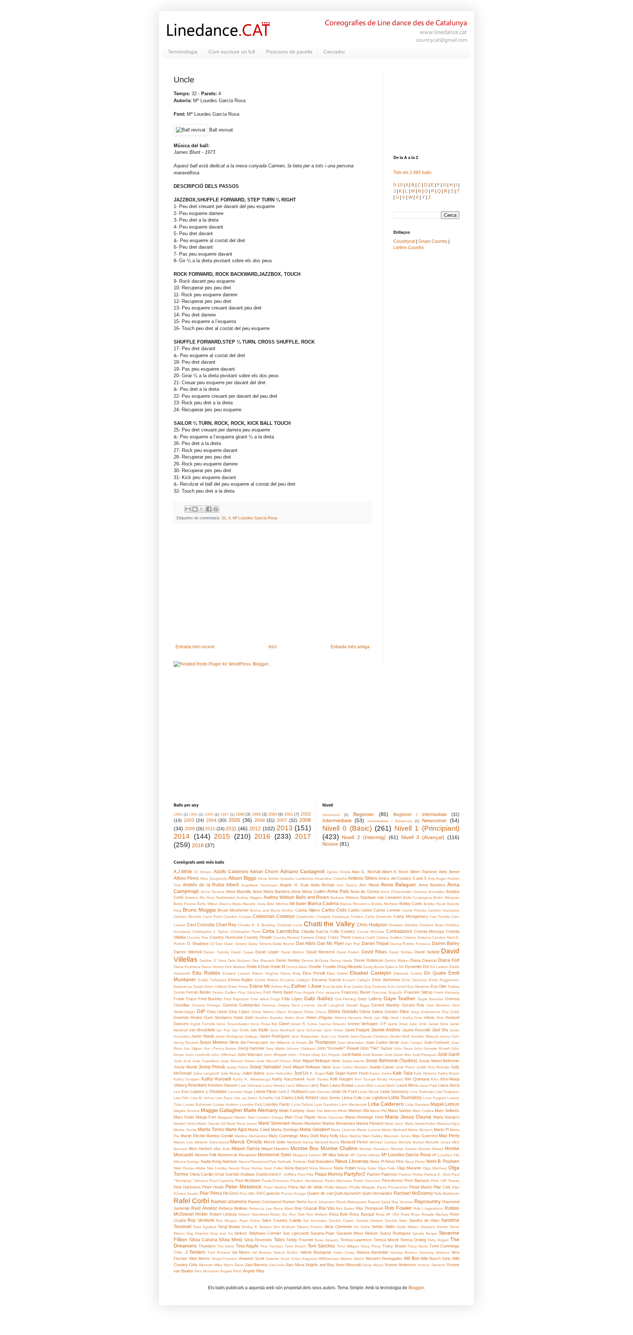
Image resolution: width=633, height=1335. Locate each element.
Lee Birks (181, 1092)
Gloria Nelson (263, 1012)
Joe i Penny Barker (220, 1048)
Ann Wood (369, 885)
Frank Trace (185, 999)
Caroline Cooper (237, 917)
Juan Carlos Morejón (350, 1067)
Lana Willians (297, 1085)
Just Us (301, 1073)
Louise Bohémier (197, 1104)
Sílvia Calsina (203, 1239)
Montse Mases (430, 1149)
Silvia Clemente (338, 1226)
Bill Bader (298, 903)
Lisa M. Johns (202, 1098)
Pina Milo (247, 1193)
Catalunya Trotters (347, 917)
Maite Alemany (261, 1110)
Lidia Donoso (319, 1092)
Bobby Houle (435, 904)
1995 (209, 814)
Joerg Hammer (251, 1048)
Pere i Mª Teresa (445, 1181)
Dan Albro (306, 943)
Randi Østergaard (351, 1202)
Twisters (197, 1252)
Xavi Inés (277, 1265)
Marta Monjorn (420, 1130)
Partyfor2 (354, 1174)
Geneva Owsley (276, 1005)
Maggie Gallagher (221, 1110)
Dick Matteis (235, 967)
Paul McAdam (247, 1180)
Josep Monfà (185, 1067)
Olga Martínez (435, 1168)
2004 (211, 820)
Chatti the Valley (329, 924)
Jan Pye (223, 1030)
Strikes (240, 1233)
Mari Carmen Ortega (265, 1117)
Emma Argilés (240, 980)
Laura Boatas (342, 1085)
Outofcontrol (267, 1174)
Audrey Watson (279, 897)
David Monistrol (320, 952)
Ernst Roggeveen (444, 980)
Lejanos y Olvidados (208, 1091)
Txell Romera (218, 1252)
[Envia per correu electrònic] (188, 509)
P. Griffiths (287, 1174)
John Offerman (223, 1055)
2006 (260, 820)
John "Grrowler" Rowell (338, 1048)
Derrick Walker (397, 960)
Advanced (331, 815)
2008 (305, 820)
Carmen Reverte (187, 917)
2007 (282, 820)
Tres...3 (181, 1252)
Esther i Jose (306, 986)
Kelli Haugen (341, 1079)
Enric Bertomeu (386, 980)
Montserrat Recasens (237, 1155)
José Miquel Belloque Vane (306, 1067)
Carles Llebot (360, 910)
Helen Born (294, 1018)
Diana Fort (448, 960)
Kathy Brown (449, 1073)
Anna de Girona (364, 891)
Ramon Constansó (264, 1201)
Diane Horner (212, 967)
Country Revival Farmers (293, 937)
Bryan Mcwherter (233, 910)
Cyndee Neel (443, 937)
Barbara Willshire (344, 897)
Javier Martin (202, 1036)
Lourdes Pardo (276, 1104)
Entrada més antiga (350, 646)
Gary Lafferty (370, 999)
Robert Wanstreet (253, 1214)
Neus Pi (377, 1161)
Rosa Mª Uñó (387, 1214)
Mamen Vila (358, 1110)
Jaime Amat (397, 1024)
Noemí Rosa (239, 1168)
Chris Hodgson (372, 924)
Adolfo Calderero (231, 871)
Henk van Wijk (376, 1018)
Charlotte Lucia (290, 925)
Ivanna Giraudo (332, 1024)
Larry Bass (319, 1085)
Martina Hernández (251, 1136)
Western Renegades (384, 1258)
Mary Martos (350, 1136)
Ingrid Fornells (202, 1024)
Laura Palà (427, 1085)
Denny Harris (341, 960)
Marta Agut (236, 1129)
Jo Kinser (299, 1043)
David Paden (348, 952)
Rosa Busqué (361, 1214)
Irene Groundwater (232, 1024)
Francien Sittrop (418, 992)
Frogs (275, 999)
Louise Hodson (225, 1104)
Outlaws (247, 1174)
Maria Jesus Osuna (408, 1117)
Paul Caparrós (222, 1181)
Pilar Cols (442, 1187)
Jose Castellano (206, 1061)
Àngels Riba (253, 1271)
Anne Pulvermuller (396, 892)
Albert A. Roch (395, 871)
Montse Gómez (404, 1149)
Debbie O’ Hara (213, 960)
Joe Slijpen (193, 1048)
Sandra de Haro (424, 1220)
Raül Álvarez (204, 1208)
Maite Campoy (292, 1110)
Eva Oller (438, 986)
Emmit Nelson (267, 980)
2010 (210, 828)
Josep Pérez (237, 1067)
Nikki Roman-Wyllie (190, 1168)
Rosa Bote (338, 1214)
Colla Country (342, 931)
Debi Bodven (239, 960)
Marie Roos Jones (241, 1123)
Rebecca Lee (260, 1208)
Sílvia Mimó (230, 1239)
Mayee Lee (183, 1142)
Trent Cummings (444, 1246)
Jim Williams (280, 1043)
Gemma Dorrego (206, 1005)
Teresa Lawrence (356, 1240)
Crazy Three (339, 937)
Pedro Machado (338, 1181)
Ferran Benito (198, 992)
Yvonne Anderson (399, 1264)
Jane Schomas (309, 1030)
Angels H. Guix (294, 885)
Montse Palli (205, 1155)
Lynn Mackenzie (353, 1104)
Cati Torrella (440, 917)
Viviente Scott (277, 1259)
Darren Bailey (446, 943)
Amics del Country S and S (402, 878)
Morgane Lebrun (307, 1155)
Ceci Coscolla (201, 924)
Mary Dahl (309, 1136)
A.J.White (183, 871)
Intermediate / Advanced (389, 821)
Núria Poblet (345, 1168)
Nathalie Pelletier (292, 1162)
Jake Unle (417, 1024)
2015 (222, 836)
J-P (383, 1023)
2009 (190, 828)
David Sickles (400, 952)
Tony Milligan (348, 1246)
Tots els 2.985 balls (412, 172)
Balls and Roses (312, 897)
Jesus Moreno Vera (218, 1042)
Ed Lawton (439, 967)
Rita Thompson (369, 1208)
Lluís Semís (329, 1097)
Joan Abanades (350, 1043)
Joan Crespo (411, 1043)
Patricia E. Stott (437, 1174)
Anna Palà (337, 891)
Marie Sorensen (274, 1123)
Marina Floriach (370, 1123)
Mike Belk (222, 1149)
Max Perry (449, 1135)
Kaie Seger (336, 1073)
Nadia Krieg (211, 1161)
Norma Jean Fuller (267, 1168)
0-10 (398, 185)
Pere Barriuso (416, 1180)
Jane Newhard (282, 1030)
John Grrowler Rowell (432, 1048)
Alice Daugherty (213, 878)
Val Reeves (261, 1252)
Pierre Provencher (392, 1187)
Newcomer (434, 820)
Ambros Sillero (362, 878)
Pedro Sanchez (366, 1181)
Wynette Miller (210, 1265)
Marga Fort (206, 1117)
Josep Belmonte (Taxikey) (391, 1060)
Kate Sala (402, 1073)
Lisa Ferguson (447, 1092)
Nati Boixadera (321, 1161)
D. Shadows (198, 943)
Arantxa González (429, 892)
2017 (303, 836)
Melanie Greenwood (212, 1142)
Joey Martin (275, 1048)
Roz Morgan (226, 1221)
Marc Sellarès (447, 1110)
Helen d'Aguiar (319, 1017)
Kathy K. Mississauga (252, 1079)
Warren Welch (352, 1259)
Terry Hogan (437, 1240)
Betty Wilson (207, 904)
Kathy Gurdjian (187, 1079)
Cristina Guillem (389, 937)
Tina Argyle (247, 1246)
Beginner (363, 814)
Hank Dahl (243, 1017)
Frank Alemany (446, 992)
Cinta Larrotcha (280, 931)
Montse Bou (304, 1148)
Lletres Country (408, 247)
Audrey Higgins (249, 897)
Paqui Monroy (329, 1174)
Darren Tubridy (216, 952)
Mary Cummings (283, 1136)
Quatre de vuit (319, 1193)
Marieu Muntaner (306, 1123)
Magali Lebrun (444, 1104)
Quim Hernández (377, 1193)
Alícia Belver (268, 878)
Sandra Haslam (369, 1221)
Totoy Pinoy (370, 1246)
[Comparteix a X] (202, 509)
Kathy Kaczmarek (288, 1079)
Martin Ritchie (193, 1136)
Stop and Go (221, 1233)
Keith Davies (318, 1079)
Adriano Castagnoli (302, 871)
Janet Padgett (357, 1030)
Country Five (197, 937)
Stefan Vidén (383, 1226)
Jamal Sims (438, 1024)
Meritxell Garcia (300, 1142)
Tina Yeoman (271, 1246)
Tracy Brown (394, 1246)
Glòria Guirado (343, 1011)
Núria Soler (366, 1168)
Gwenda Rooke (188, 1017)
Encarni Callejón (357, 980)
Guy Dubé (451, 1012)
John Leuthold (197, 1055)
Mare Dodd (184, 1117)
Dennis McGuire (315, 960)
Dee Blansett (263, 960)
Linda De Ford (343, 1091)
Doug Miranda (349, 966)
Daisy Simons (259, 944)
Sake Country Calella (281, 1220)
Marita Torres (211, 1129)
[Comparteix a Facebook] (208, 509)
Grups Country (432, 241)
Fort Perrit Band (277, 992)
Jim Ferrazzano (254, 1042)
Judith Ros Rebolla (433, 1067)
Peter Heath (213, 1187)
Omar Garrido (226, 1174)
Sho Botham (284, 1227)
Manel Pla (378, 1111)
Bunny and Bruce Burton (271, 910)
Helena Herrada (348, 1018)
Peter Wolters (275, 1187)
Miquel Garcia (246, 1148)
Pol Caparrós (268, 1193)
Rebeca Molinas (233, 1208)
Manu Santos (399, 1110)
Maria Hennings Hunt (364, 1117)
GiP (201, 1011)
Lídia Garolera (417, 1104)
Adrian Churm (264, 871)
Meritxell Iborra (327, 1142)
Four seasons (328, 992)
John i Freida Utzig (303, 1055)
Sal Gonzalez (314, 1221)
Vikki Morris (199, 1258)
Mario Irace (394, 1123)
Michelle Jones (438, 1142)
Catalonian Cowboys (274, 916)
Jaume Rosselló (416, 1030)
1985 (178, 814)
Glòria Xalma (371, 1011)
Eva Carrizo (353, 986)
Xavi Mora (295, 1264)
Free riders (260, 999)
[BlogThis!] (195, 509)
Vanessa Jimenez (434, 1252)
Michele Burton (411, 1142)
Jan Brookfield (202, 1030)
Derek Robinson (368, 960)
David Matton (292, 952)
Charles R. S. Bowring (256, 925)
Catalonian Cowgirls (313, 917)
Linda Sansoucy (394, 1091)
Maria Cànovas (330, 1117)
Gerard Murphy (385, 1005)
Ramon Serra (294, 1201)
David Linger (267, 952)
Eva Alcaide (333, 986)
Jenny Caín (449, 1036)
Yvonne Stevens (431, 1265)
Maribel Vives (185, 1123)
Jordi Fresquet (424, 1055)
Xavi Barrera (256, 1264)
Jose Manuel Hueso (238, 1061)
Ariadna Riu (195, 897)
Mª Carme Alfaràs (365, 1155)
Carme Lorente (386, 910)
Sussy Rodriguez (395, 1233)
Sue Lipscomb (295, 1233)
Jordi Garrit (448, 1054)
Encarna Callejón (295, 980)
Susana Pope (322, 1233)
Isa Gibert (280, 1023)
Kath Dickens (425, 1073)
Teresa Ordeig (413, 1240)
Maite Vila (314, 1111)
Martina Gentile (219, 1136)
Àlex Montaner (207, 1271)
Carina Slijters (307, 910)
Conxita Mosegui (429, 931)
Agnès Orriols (338, 872)
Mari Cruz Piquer (300, 1117)
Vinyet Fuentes (224, 1259)
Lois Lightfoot (375, 1097)
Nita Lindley (217, 1168)
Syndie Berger (424, 1233)
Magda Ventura (187, 1111)
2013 (285, 828)
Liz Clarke (284, 1097)
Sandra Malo (396, 1221)
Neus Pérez (415, 1162)
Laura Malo (364, 1085)
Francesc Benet (355, 992)
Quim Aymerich (347, 1193)
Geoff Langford (330, 1005)
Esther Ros (280, 986)
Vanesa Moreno (404, 1252)
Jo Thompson (322, 1042)
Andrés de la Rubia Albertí (211, 884)
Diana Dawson (423, 960)
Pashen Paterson (382, 1174)
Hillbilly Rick (434, 1018)
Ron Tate (297, 1214)
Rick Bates (345, 1208)
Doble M (277, 966)
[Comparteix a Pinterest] (215, 509)
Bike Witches (278, 904)
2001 (288, 814)
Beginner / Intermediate (420, 814)
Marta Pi (441, 1129)
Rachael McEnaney (413, 1193)
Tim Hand (226, 1246)
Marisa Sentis (185, 1130)
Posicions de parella (289, 52)
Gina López (239, 1011)
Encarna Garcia (326, 980)
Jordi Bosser (372, 1055)
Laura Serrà (448, 1085)
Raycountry (427, 1201)
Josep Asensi (353, 1061)
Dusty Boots (373, 967)
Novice (330, 844)
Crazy (320, 937)
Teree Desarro (326, 1240)
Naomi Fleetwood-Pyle (258, 1162)
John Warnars (250, 1054)
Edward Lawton (236, 973)
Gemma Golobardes (241, 1005)
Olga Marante (409, 1168)
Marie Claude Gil (211, 1123)
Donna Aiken (297, 967)
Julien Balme (253, 1073)
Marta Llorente (343, 1130)
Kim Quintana (417, 1079)
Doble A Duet (258, 966)
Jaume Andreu (385, 1029)
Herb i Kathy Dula (406, 1018)
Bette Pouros (185, 904)
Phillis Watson (336, 1187)
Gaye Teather (399, 998)
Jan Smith (240, 1030)
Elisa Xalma (337, 973)
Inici (273, 646)
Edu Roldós (206, 973)
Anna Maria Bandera (271, 891)
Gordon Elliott (397, 1011)
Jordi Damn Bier (397, 1055)
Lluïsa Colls (352, 1097)
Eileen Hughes (265, 973)
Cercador (334, 52)
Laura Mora (407, 1085)
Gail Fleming (345, 999)
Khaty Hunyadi (390, 1079)
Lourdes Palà (251, 1104)
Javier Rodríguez (274, 1036)
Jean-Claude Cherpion (369, 1036)
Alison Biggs (242, 878)
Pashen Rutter (411, 1174)
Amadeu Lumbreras (297, 878)
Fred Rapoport (236, 999)
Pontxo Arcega (293, 1193)
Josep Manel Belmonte (439, 1060)
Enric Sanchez (414, 980)
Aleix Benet (449, 871)
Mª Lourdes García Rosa (255, 518)
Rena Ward (283, 1208)
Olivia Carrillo (201, 1174)
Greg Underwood (425, 1012)
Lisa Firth (181, 1098)
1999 (256, 814)
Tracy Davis (417, 1246)
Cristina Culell (363, 937)
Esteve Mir (259, 986)
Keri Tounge (365, 1079)
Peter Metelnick (243, 1187)
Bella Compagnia (417, 897)
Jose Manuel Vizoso (273, 1061)
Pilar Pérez (211, 1193)
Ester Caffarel (215, 986)
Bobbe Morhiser (384, 904)
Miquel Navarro (275, 1148)
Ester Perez (238, 986)
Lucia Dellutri (302, 1104)
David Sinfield (426, 952)
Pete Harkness (187, 1187)
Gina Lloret (217, 1011)
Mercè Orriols (246, 1142)
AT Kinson (203, 872)
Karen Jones (381, 1073)
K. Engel (317, 1073)
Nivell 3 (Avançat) (423, 837)
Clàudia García (315, 931)
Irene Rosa (260, 1024)
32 (224, 518)
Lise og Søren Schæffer (253, 1098)
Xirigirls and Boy (319, 1264)
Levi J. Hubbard (292, 1091)
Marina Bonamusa (338, 1123)
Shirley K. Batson (256, 1227)
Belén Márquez (446, 897)
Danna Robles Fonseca (410, 944)
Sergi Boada (229, 1226)
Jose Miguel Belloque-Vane (316, 1060)
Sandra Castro (341, 1221)
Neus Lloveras (352, 1161)
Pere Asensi (392, 1180)
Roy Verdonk (201, 1220)
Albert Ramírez (423, 871)
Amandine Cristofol (331, 878)
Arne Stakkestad (221, 897)
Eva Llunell (397, 986)
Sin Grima (361, 1227)
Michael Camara (383, 1142)
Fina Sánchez (250, 992)
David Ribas (374, 951)
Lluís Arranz (306, 1097)
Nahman (229, 1161)
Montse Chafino (339, 1148)
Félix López (292, 999)
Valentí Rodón (285, 1252)
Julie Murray (231, 1073)
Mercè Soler (275, 1142)
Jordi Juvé (182, 1061)
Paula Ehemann (275, 1181)
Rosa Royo (410, 1214)
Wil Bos (411, 1258)
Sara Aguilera (204, 1227)
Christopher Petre (245, 932)
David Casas (242, 952)
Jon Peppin (330, 1055)
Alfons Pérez (186, 878)
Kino (434, 1079)
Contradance (399, 931)
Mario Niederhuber (420, 1123)
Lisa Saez (223, 1098)
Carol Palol (212, 917)
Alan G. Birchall (366, 871)
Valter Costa (344, 1252)
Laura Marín (385, 1085)
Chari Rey (226, 924)
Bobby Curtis (410, 903)
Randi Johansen (321, 1202)
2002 (306, 814)
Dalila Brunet (284, 944)
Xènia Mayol (372, 1265)
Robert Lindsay (223, 1214)
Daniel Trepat (375, 943)
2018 (198, 845)
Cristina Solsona (417, 937)
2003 (189, 820)
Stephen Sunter (434, 1227)
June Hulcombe (279, 1073)
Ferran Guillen (224, 992)
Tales (279, 1239)
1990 (193, 814)
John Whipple (275, 1055)
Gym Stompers (218, 1017)
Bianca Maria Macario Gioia (242, 904)
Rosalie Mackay (435, 1214)
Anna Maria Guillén (308, 891)
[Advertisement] (272, 584)
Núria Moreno (320, 1168)
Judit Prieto (405, 1067)
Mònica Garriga (186, 1162)
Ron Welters (316, 1214)
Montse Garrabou (374, 1149)
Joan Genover (437, 1042)
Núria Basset (296, 1168)
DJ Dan (216, 944)
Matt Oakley (372, 1136)
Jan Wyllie (259, 1030)
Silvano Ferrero (310, 1227)
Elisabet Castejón (370, 973)
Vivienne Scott (251, 1258)
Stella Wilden (407, 1227)
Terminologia (182, 52)
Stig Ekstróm (197, 1233)
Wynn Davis (234, 1265)
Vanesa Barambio (372, 1252)
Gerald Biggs (357, 1005)
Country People (257, 937)
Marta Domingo (285, 1129)
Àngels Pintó (231, 1271)
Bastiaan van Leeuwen (380, 897)
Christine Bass (431, 925)
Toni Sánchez (321, 1246)
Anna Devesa (212, 892)
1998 (240, 814)
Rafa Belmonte (446, 1193)
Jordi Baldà (351, 1054)
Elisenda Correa (408, 973)
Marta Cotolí (259, 1129)
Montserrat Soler (274, 1154)
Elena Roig (290, 973)
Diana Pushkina (187, 967)
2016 (262, 836)
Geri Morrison (438, 1005)
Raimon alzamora (229, 1201)
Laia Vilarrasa (250, 1085)
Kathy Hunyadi (216, 1079)
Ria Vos (326, 1208)
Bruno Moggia (199, 910)
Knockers (197, 1085)
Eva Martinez (418, 986)
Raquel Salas (379, 1202)
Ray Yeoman (402, 1202)
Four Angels (304, 992)
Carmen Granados (443, 910)
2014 (182, 836)
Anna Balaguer (399, 884)
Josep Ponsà (212, 1066)
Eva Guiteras (375, 986)
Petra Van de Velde (305, 1187)
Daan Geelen (235, 944)
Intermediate (337, 820)
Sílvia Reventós (258, 1240)
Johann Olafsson (300, 1048)
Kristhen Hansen (223, 1085)
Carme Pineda (414, 910)
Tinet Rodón (295, 1246)
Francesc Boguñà (387, 992)
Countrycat (404, 241)
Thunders (207, 1246)
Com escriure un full (231, 52)
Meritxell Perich (354, 1142)
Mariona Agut (448, 1123)
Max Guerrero (425, 1136)
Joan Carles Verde (382, 1042)
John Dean (403, 1048)
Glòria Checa (315, 1012)
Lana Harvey (274, 1085)
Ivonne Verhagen (363, 1023)
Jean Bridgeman (305, 1036)
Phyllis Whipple (362, 1187)
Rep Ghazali (306, 1208)
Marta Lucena (369, 1130)
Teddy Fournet (299, 1240)
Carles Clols (334, 910)
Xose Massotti (348, 1264)
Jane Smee (333, 1030)
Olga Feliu (386, 1168)
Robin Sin (278, 1214)
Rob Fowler (398, 1208)
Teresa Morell (386, 1240)
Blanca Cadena (323, 903)
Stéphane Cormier (265, 1233)
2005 (234, 820)
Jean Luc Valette (335, 1036)
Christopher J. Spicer (210, 932)
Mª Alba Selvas (335, 1155)
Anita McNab (322, 885)
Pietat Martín (420, 1187)
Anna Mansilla (238, 891)
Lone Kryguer (434, 1098)
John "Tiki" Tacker (376, 1048)
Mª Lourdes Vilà (445, 1155)
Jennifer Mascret (424, 1036)
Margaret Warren (232, 1117)
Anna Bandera (432, 885)
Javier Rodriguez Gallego (236, 1036)
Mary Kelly (329, 1136)
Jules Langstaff (206, 1073)
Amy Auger (437, 878)
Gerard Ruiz (413, 1005)
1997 (224, 814)
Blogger (416, 1287)
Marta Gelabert (315, 1129)
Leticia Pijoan (265, 1091)
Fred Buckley (210, 999)
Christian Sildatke (403, 925)
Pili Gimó (230, 1193)
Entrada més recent (194, 646)
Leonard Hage (240, 1092)
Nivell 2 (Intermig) (364, 837)
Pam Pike (306, 1174)
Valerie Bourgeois (316, 1252)
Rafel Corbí (191, 1201)
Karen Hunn (358, 1073)
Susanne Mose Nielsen (357, 1233)
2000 (272, 814)
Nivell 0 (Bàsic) (347, 828)
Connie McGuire (371, 932)
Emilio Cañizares (212, 980)
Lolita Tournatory (405, 1097)
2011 (231, 828)
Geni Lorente (303, 1005)
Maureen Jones (397, 1136)
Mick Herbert (200, 1148)
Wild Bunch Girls (436, 1258)
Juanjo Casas (381, 1067)
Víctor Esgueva (304, 1259)
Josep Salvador (265, 1066)
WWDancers (328, 1259)
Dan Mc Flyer (330, 943)
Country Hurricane (226, 937)
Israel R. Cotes (304, 1024)
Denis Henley (288, 960)
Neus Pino (394, 1161)
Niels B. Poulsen (443, 1161)
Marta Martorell (394, 1130)
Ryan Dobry (250, 1221)
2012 (255, 828)
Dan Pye (352, 944)
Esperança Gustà (188, 986)
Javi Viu (440, 1029)
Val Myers (241, 1252)
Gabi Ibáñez (318, 998)
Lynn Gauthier (326, 1104)
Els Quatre (435, 973)
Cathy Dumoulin (378, 917)
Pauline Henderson (306, 1181)
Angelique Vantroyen (259, 885)
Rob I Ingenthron (428, 1208)
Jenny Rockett (186, 1043)
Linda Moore (368, 1092)
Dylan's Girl (394, 967)
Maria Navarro (446, 1117)
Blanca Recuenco (355, 904)
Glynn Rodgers (289, 1012)
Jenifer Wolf (400, 1036)
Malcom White (335, 1111)
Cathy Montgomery (410, 916)
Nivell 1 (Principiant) (427, 828)
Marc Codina (423, 1111)
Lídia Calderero (386, 1104)
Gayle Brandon (431, 999)
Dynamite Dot (417, 966)
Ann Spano (347, 885)
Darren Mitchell (187, 952)
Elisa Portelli (314, 973)
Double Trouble (322, 966)
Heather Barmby (269, 1018)
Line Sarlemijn (422, 1092)
